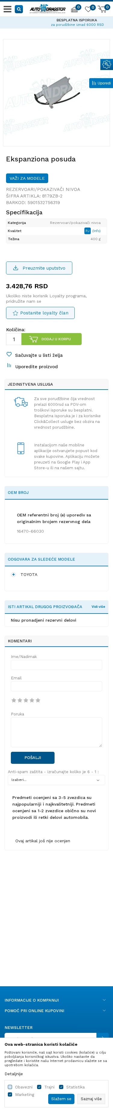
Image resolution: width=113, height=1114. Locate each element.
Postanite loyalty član (44, 313)
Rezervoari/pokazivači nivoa (43, 189)
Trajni (49, 1087)
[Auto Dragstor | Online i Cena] (48, 8)
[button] (19, 9)
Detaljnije (14, 1073)
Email (16, 678)
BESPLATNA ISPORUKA (56, 20)
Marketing (24, 1094)
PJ (88, 231)
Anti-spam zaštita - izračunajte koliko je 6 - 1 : (53, 772)
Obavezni (24, 1087)
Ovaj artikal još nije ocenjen (42, 840)
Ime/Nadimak (24, 656)
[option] (56, 22)
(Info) (96, 231)
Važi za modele (27, 178)
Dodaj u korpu (56, 339)
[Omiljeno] (88, 10)
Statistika (75, 1087)
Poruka (17, 714)
